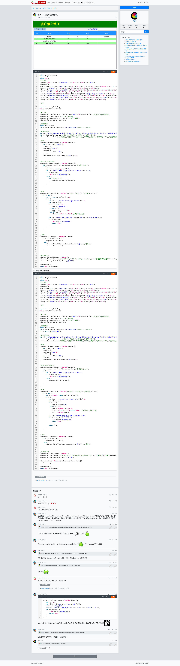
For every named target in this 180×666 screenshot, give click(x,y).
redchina (40, 578)
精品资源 (60, 2)
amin (39, 507)
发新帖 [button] (134, 8)
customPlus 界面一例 (131, 41)
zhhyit (39, 501)
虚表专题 (80, 2)
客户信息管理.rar (42, 480)
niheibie (40, 494)
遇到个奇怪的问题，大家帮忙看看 (134, 40)
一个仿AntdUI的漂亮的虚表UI (133, 61)
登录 (146, 2)
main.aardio (45, 588)
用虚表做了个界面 (130, 59)
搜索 (141, 2)
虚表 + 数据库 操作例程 (49, 8)
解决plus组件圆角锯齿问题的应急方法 (135, 56)
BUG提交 (74, 2)
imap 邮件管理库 (130, 58)
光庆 (39, 17)
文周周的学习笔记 (89, 2)
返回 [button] (75, 656)
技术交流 (54, 2)
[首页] (33, 8)
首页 (49, 2)
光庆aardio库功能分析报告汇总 (133, 43)
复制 (113, 71)
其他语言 (67, 2)
